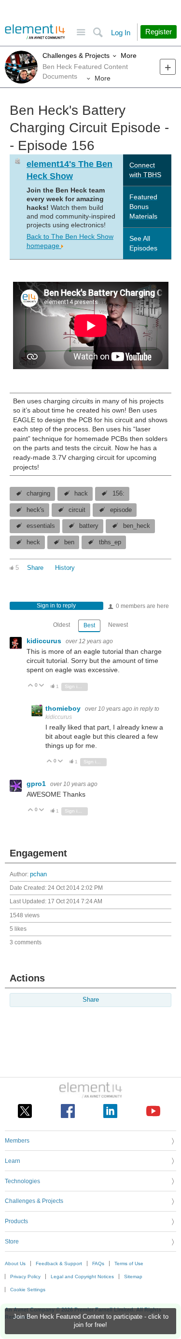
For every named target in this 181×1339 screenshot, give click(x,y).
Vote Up (31, 686)
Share (35, 568)
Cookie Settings (27, 1289)
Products (16, 1221)
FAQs (98, 1263)
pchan (38, 874)
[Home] (35, 31)
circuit (77, 510)
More (129, 55)
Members (17, 1141)
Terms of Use (128, 1263)
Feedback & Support (59, 1263)
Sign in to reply (56, 605)
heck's (35, 510)
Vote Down (42, 686)
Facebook (68, 1111)
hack (81, 493)
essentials (41, 526)
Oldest (61, 624)
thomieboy (64, 708)
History (65, 568)
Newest (118, 624)
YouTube (153, 1111)
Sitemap (133, 1276)
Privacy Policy (25, 1276)
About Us (15, 1263)
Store (12, 1241)
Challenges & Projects (76, 55)
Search (97, 32)
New (168, 67)
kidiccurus (45, 641)
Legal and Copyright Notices (82, 1276)
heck (33, 542)
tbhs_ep (110, 542)
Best (89, 625)
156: (118, 493)
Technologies (22, 1181)
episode (121, 510)
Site (80, 32)
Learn (12, 1161)
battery (88, 526)
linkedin (110, 1111)
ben (69, 542)
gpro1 (37, 783)
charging (38, 493)
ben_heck (136, 526)
